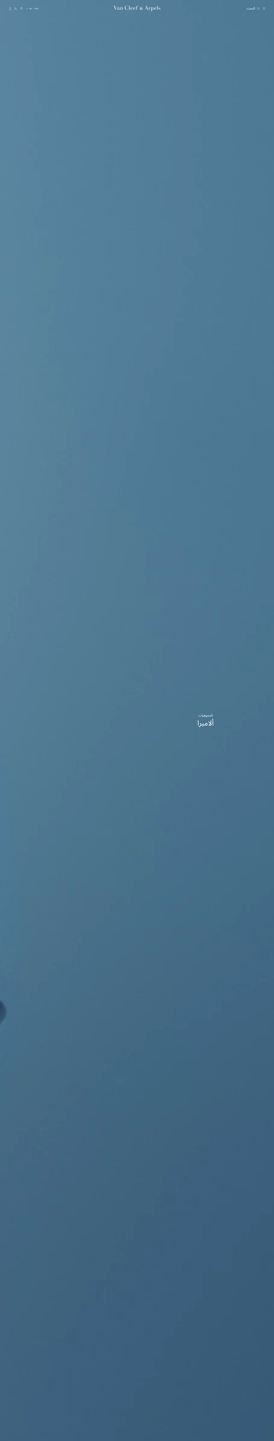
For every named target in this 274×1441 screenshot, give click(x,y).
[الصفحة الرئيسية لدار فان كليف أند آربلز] (137, 8)
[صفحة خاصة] (10, 8)
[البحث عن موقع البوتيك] (21, 8)
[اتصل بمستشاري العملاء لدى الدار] (15, 8)
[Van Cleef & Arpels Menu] (264, 9)
